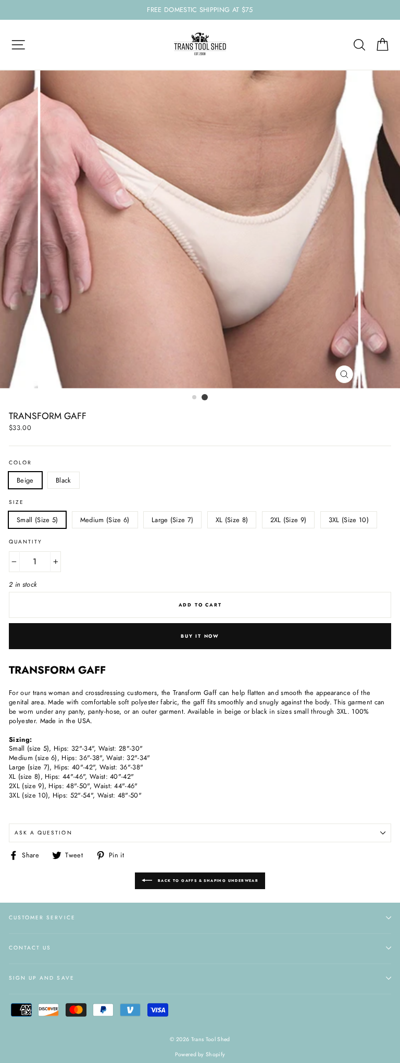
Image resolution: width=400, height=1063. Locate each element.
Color (20, 462)
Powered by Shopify (200, 1054)
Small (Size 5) (37, 520)
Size (16, 502)
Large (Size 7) (172, 520)
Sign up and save (41, 978)
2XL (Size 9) (288, 520)
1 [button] (194, 397)
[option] (200, 10)
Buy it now (200, 635)
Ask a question (43, 833)
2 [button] (205, 397)
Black (63, 480)
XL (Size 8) (232, 520)
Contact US (30, 948)
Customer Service (42, 917)
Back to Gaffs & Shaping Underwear (207, 880)
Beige (25, 480)
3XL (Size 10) (349, 520)
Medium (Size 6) (105, 520)
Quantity (25, 542)
